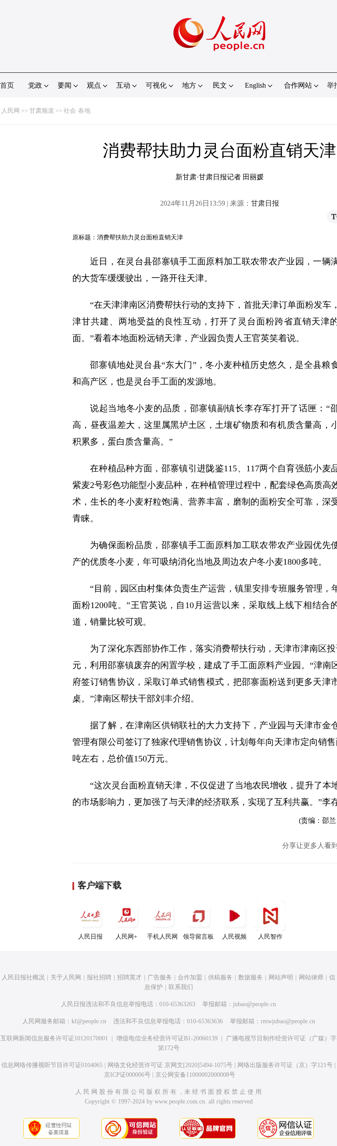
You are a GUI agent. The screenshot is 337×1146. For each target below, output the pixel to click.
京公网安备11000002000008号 (195, 1074)
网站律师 (311, 977)
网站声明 (281, 977)
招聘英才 (129, 977)
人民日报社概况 (23, 977)
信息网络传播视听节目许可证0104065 (52, 1065)
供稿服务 (220, 977)
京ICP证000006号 (127, 1074)
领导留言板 (198, 936)
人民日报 (90, 936)
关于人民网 (65, 977)
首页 (7, 85)
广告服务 (159, 977)
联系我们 (180, 987)
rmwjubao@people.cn (288, 1021)
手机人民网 (162, 936)
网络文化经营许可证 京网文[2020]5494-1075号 (170, 1065)
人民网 (10, 110)
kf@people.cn (89, 1021)
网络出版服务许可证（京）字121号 (285, 1065)
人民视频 (234, 936)
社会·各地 (77, 110)
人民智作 (270, 936)
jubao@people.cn (254, 1004)
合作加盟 (190, 977)
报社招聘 (99, 977)
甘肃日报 (265, 203)
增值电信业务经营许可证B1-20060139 (167, 1038)
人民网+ (126, 936)
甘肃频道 (41, 110)
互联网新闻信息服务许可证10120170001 (54, 1038)
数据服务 (250, 977)
